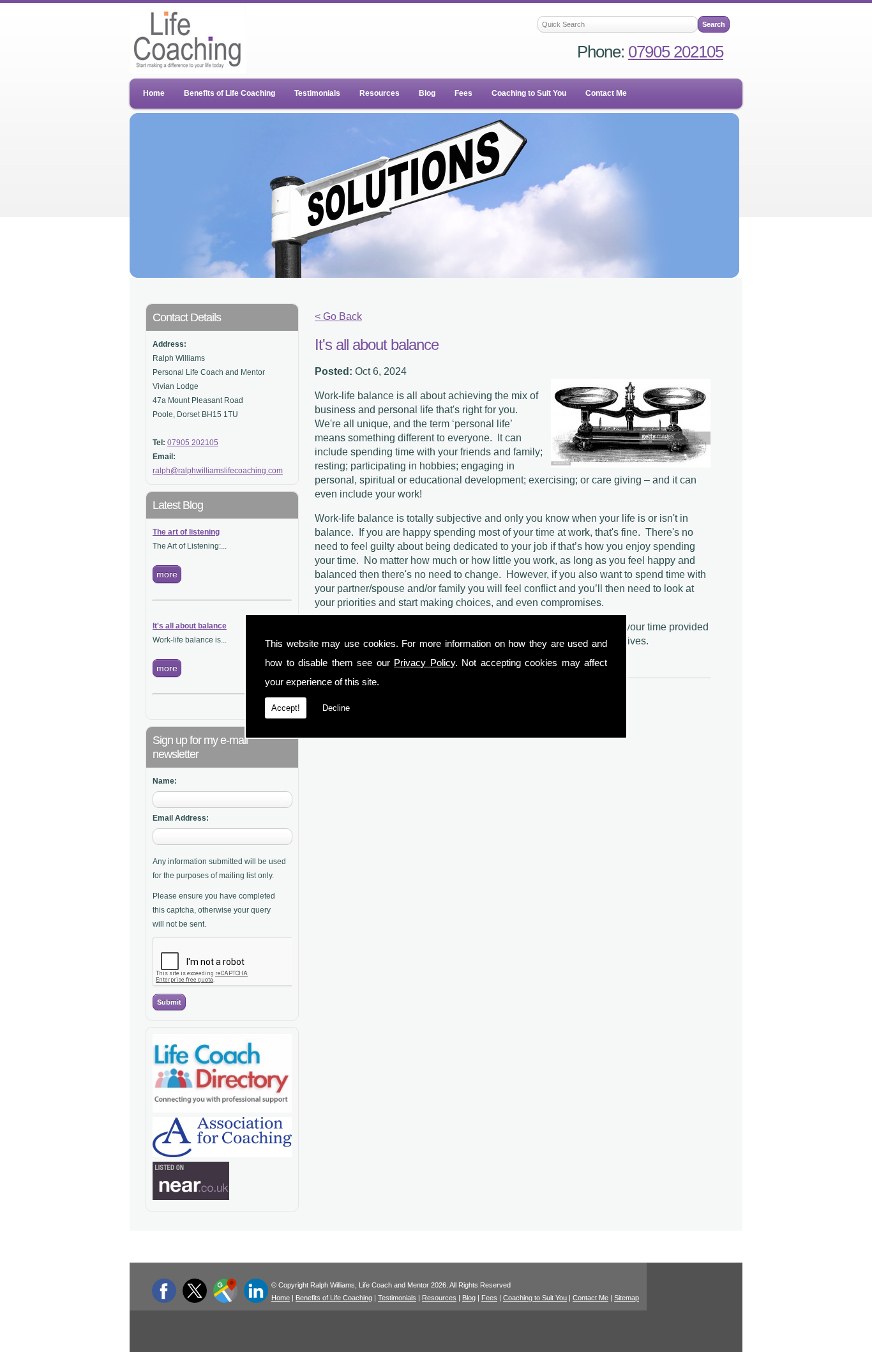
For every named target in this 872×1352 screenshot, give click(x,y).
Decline (336, 708)
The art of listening (186, 532)
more (166, 574)
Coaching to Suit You (529, 93)
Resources (379, 93)
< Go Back (338, 316)
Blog (427, 93)
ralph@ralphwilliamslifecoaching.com (218, 470)
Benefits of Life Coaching (229, 93)
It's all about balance (190, 625)
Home (154, 93)
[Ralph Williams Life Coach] (222, 1109)
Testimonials (317, 93)
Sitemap (626, 1298)
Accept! (285, 708)
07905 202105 (675, 51)
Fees (463, 93)
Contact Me (606, 93)
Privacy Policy (424, 662)
